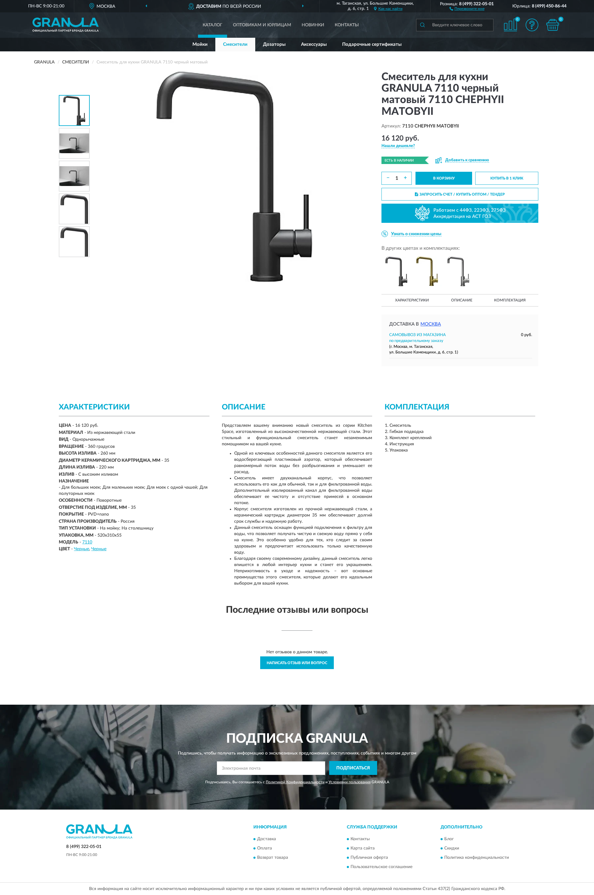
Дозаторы (274, 44)
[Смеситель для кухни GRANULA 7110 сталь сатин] (458, 271)
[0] (553, 25)
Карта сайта (363, 848)
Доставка (266, 839)
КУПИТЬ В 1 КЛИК (506, 178)
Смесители (235, 44)
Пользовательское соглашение (381, 867)
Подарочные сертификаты (372, 44)
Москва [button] (430, 324)
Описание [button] (461, 300)
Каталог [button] (212, 25)
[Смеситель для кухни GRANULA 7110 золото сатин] (427, 271)
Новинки (313, 25)
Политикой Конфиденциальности (295, 782)
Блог (449, 839)
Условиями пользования (350, 782)
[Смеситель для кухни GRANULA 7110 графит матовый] (396, 271)
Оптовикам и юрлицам (262, 25)
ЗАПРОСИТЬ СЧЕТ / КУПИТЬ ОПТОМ (462, 194)
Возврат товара (272, 858)
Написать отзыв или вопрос (297, 663)
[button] (467, 8)
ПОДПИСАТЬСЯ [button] (353, 768)
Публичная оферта (369, 858)
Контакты (347, 25)
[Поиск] (422, 25)
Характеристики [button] (412, 300)
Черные (81, 549)
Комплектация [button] (510, 300)
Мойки (200, 44)
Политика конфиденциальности (476, 858)
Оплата (264, 848)
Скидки (451, 848)
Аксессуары (314, 44)
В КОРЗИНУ (444, 178)
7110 (87, 542)
